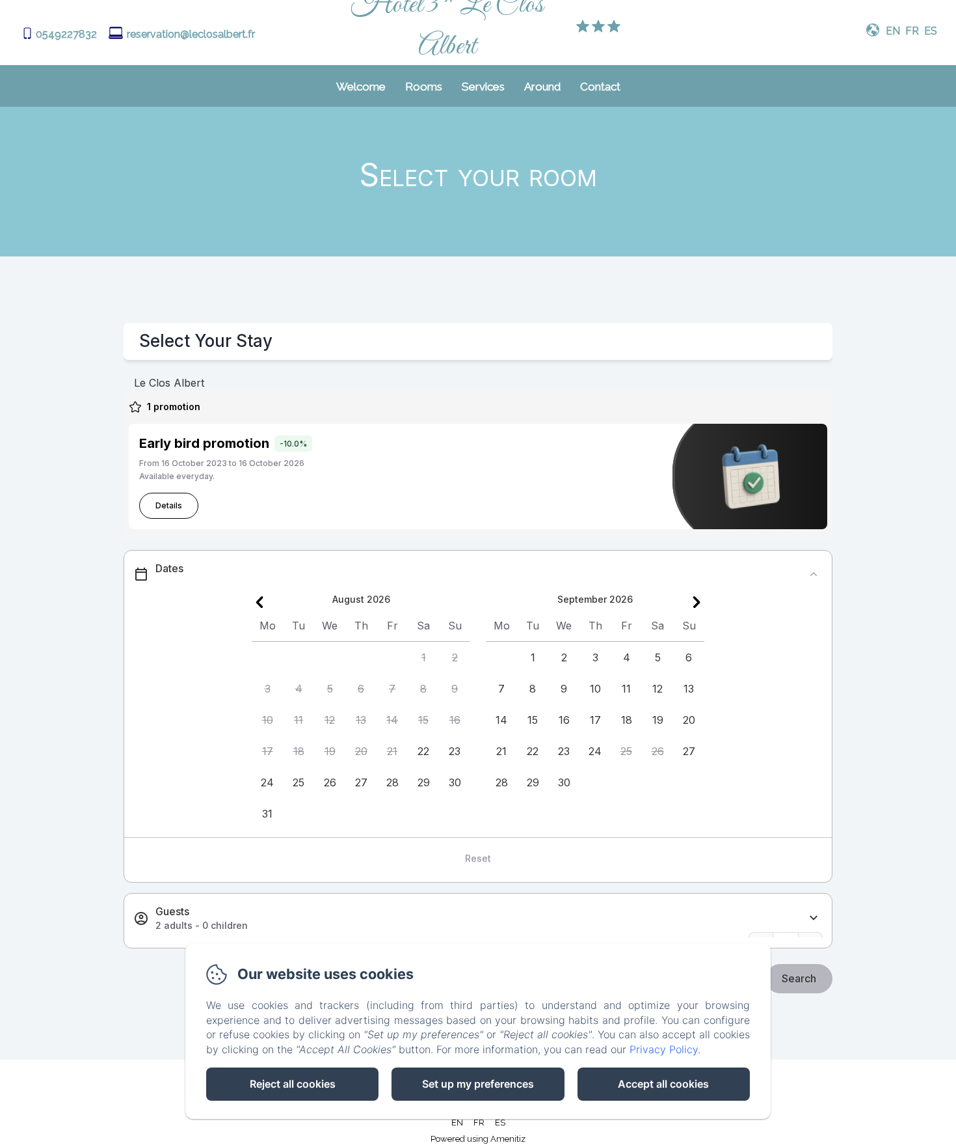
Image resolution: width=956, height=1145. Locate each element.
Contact (600, 86)
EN (457, 1122)
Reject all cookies (293, 1083)
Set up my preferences (478, 1083)
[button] (423, 657)
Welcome (361, 86)
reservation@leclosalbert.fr (191, 34)
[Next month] (696, 602)
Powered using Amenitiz (478, 1139)
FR (479, 1122)
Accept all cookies (663, 1083)
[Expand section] (813, 918)
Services (483, 86)
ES (500, 1122)
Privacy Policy (664, 1049)
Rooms (423, 86)
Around (542, 86)
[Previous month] (259, 602)
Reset (478, 858)
